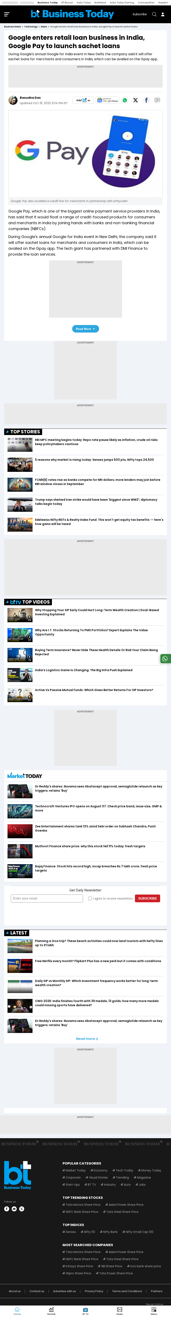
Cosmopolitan (146, 2)
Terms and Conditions (127, 1291)
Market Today (76, 1170)
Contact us (37, 1291)
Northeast (100, 2)
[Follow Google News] (107, 100)
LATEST (18, 933)
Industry (110, 1185)
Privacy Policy (94, 1291)
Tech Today (124, 1170)
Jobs (142, 1185)
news (44, 26)
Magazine (144, 1177)
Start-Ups (73, 1185)
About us (15, 1291)
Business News (12, 26)
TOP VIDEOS (36, 602)
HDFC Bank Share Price (82, 1212)
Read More (83, 328)
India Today (84, 2)
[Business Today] (72, 14)
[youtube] (14, 1208)
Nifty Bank (110, 1232)
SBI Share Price (111, 1266)
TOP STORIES (25, 432)
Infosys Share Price (79, 1266)
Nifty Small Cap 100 (139, 1232)
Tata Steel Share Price (122, 1212)
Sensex (71, 1232)
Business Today (48, 2)
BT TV (92, 1185)
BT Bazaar (67, 2)
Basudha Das (30, 98)
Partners (156, 1291)
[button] (154, 1311)
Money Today (151, 1170)
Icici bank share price (145, 1266)
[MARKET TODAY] (25, 776)
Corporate (73, 1177)
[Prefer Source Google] (83, 100)
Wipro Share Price (78, 1273)
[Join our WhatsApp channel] (165, 662)
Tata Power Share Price (116, 1273)
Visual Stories (98, 1177)
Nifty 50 (89, 1232)
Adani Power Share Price (126, 1205)
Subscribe (140, 14)
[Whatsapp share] (124, 100)
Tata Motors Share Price (83, 1205)
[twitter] (21, 1208)
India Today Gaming (122, 2)
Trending (122, 1177)
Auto (127, 1185)
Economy (101, 1170)
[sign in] (162, 14)
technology (31, 26)
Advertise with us (64, 1291)
